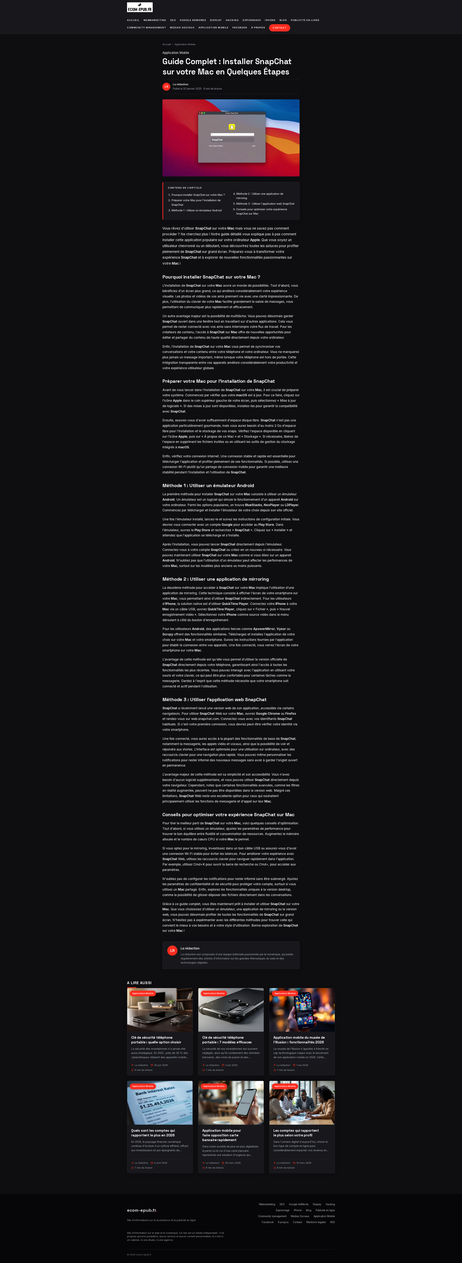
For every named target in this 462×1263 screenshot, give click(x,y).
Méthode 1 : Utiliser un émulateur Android (196, 210)
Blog (283, 20)
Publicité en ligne (305, 20)
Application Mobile (213, 27)
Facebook (239, 27)
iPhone (270, 20)
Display (216, 20)
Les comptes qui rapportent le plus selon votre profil (296, 1132)
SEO (173, 20)
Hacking (232, 20)
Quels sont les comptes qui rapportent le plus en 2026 (153, 1132)
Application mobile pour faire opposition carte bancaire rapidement (221, 1135)
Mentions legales (316, 1222)
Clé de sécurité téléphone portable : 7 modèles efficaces (227, 1039)
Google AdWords (193, 20)
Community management (146, 27)
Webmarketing (154, 20)
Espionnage (252, 20)
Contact (280, 27)
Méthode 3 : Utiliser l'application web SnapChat (265, 203)
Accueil (133, 20)
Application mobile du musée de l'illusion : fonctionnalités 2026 (299, 1039)
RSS (332, 1222)
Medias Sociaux (182, 27)
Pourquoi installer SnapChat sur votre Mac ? (198, 194)
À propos (258, 27)
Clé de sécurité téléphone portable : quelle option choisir (156, 1039)
